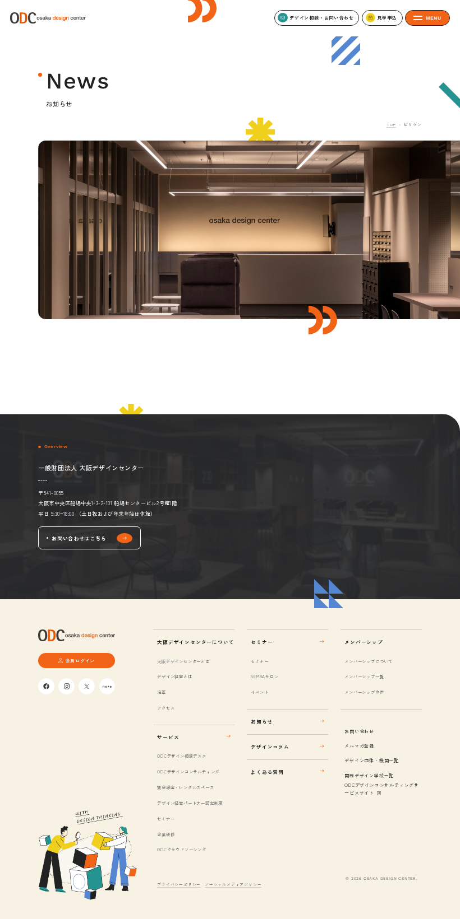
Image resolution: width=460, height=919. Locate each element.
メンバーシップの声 (364, 692)
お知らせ (262, 721)
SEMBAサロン (264, 676)
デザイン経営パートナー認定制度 (190, 803)
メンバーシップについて (368, 661)
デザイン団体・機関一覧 (371, 760)
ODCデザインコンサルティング (188, 771)
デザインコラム (270, 746)
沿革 (161, 692)
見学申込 (387, 18)
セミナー (165, 818)
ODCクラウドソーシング (181, 849)
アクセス (165, 708)
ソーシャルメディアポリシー (233, 884)
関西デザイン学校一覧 (369, 775)
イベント (259, 692)
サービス (168, 737)
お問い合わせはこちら (79, 538)
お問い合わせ (359, 731)
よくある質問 (267, 771)
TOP (391, 124)
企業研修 (165, 834)
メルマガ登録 (359, 746)
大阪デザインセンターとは (183, 661)
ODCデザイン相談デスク (181, 756)
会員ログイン (80, 660)
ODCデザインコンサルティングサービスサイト (381, 789)
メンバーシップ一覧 (364, 676)
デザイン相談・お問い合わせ (321, 18)
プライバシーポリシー (179, 884)
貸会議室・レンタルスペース (185, 787)
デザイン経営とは (174, 676)
